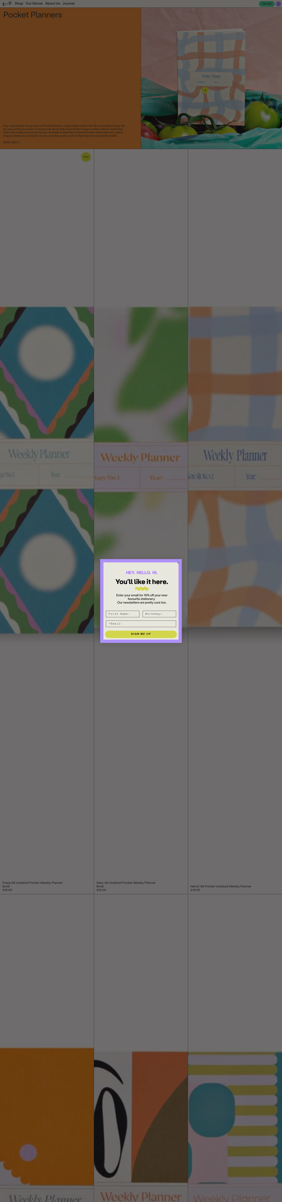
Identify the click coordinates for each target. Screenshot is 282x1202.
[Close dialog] (178, 563)
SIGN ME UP (141, 634)
